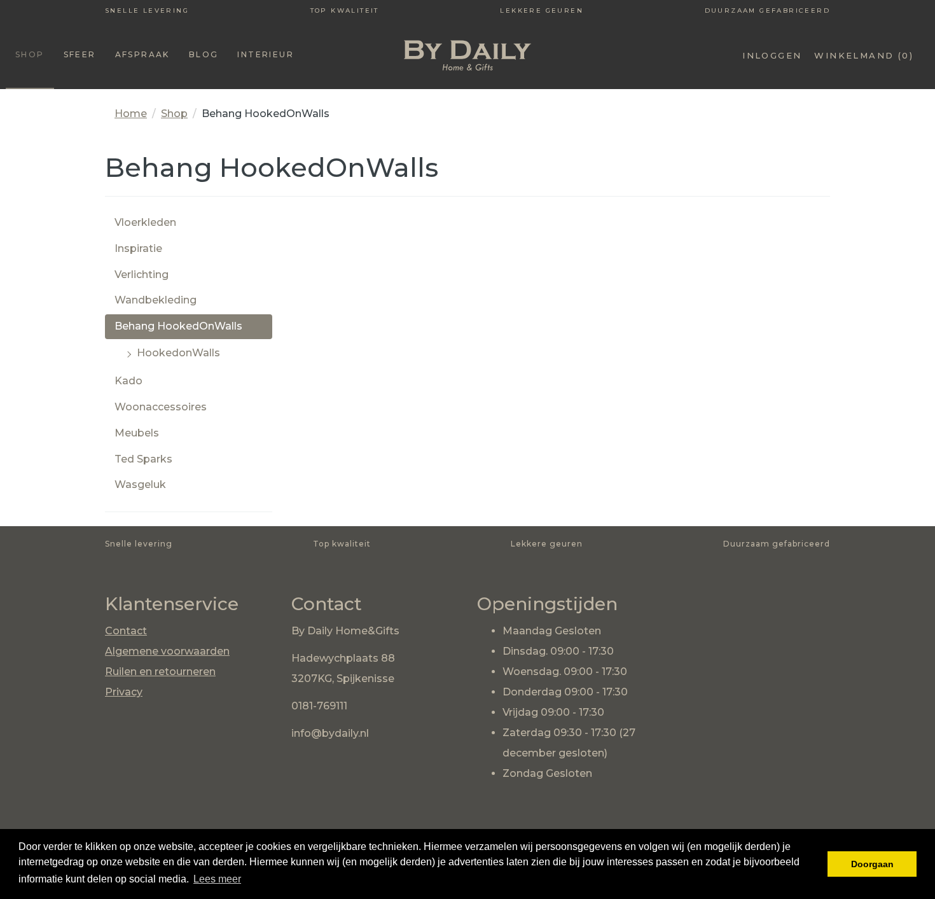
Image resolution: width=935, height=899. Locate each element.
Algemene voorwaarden (167, 651)
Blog (204, 54)
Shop (30, 54)
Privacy (123, 692)
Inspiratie (138, 248)
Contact (126, 631)
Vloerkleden (145, 222)
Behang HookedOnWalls (178, 326)
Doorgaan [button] (872, 864)
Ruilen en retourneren (160, 672)
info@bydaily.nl (330, 733)
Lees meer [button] (217, 879)
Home (130, 114)
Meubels (136, 433)
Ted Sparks (143, 459)
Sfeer (80, 54)
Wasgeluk (140, 484)
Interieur (265, 54)
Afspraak (142, 54)
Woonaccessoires (160, 407)
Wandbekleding (155, 300)
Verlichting (141, 274)
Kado (128, 381)
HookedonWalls (178, 353)
